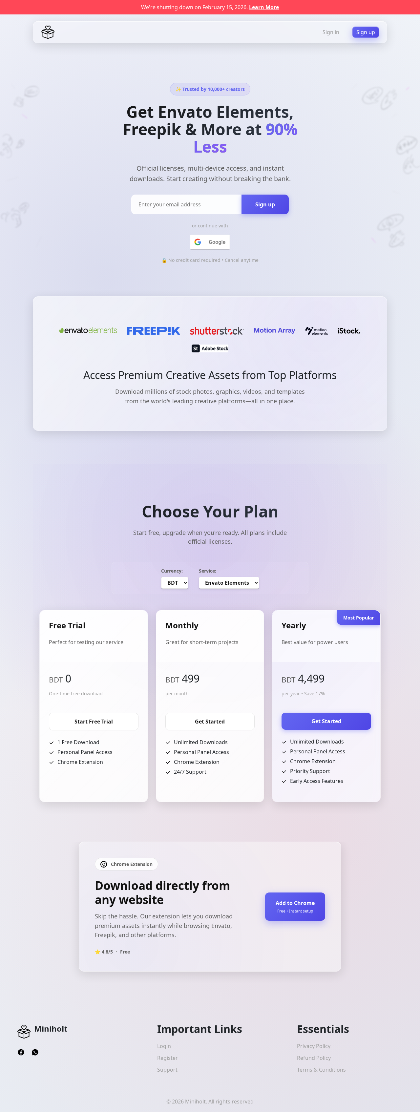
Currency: (172, 571)
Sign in (331, 32)
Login (164, 1046)
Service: (207, 571)
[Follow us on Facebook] (21, 1051)
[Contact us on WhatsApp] (35, 1051)
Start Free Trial (93, 721)
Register (167, 1057)
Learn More (264, 7)
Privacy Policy (313, 1046)
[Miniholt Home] (48, 31)
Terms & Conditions (321, 1069)
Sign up (365, 32)
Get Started (210, 721)
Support (167, 1069)
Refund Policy (314, 1057)
